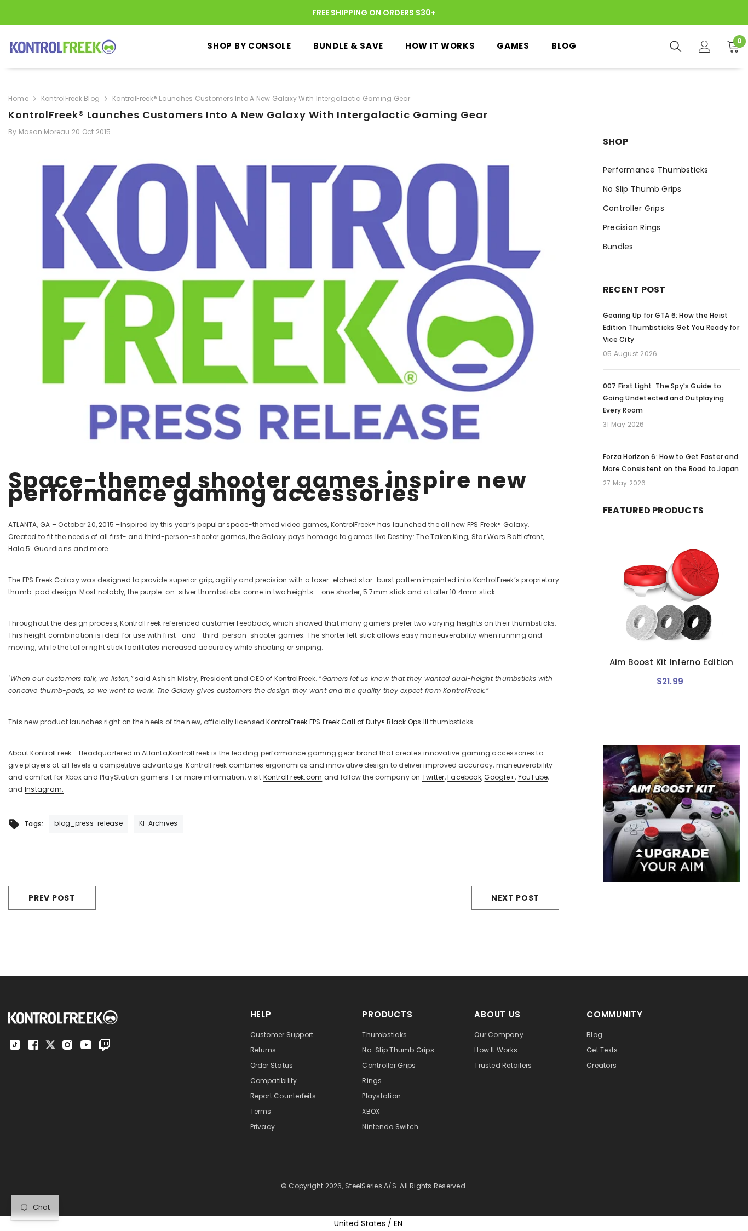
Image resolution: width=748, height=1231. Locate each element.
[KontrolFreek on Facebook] (33, 1044)
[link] (671, 825)
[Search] (676, 46)
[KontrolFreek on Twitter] (50, 1044)
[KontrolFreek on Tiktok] (14, 1044)
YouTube (533, 777)
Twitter (433, 777)
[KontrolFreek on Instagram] (67, 1044)
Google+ (499, 777)
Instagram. (44, 789)
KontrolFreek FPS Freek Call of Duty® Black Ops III (347, 721)
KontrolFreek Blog (70, 98)
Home (18, 98)
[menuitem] (671, 170)
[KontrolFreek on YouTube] (86, 1044)
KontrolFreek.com (293, 777)
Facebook (464, 777)
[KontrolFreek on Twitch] (104, 1044)
